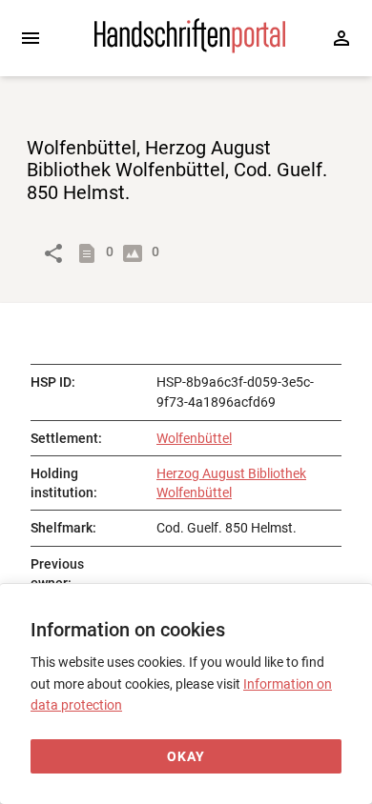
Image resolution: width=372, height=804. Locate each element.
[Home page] (189, 48)
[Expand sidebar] (30, 38)
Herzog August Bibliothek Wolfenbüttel (231, 483)
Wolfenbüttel (194, 438)
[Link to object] (53, 253)
